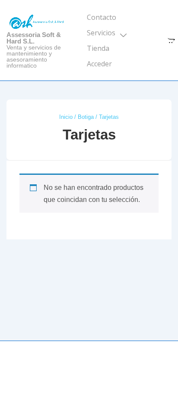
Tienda (98, 48)
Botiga (86, 117)
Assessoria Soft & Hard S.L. (33, 38)
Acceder (99, 63)
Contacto (101, 17)
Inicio (66, 117)
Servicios (101, 32)
